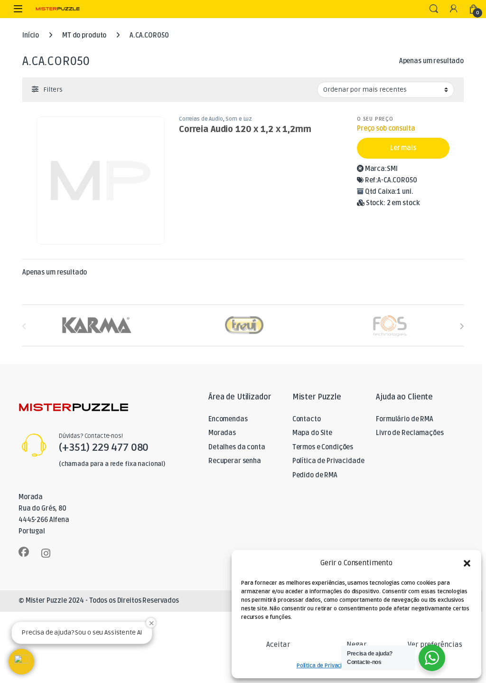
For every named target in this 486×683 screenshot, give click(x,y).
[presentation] (461, 326)
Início (30, 35)
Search (434, 9)
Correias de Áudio (201, 119)
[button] (467, 563)
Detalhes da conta (236, 447)
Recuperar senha (234, 461)
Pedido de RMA (314, 475)
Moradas (222, 433)
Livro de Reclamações (409, 433)
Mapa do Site (312, 433)
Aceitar (278, 644)
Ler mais (403, 148)
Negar (356, 644)
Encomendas (228, 419)
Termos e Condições (322, 447)
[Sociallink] (24, 552)
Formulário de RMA (404, 419)
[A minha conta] (454, 9)
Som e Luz (238, 119)
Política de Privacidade (326, 665)
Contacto (306, 419)
